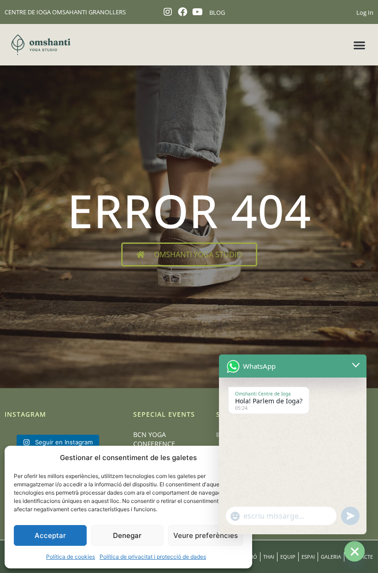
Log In (364, 12)
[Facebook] (182, 12)
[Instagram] (167, 12)
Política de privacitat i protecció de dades (153, 556)
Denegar (127, 535)
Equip (287, 556)
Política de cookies (70, 556)
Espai (308, 556)
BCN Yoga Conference (154, 439)
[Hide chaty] (354, 551)
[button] (359, 44)
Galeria (331, 556)
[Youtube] (197, 12)
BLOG (217, 12)
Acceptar (50, 535)
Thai (268, 556)
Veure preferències (205, 535)
